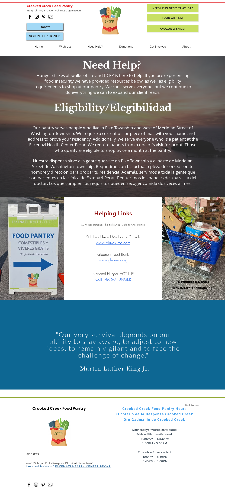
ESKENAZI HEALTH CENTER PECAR (83, 466)
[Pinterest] (43, 16)
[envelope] (50, 16)
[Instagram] (36, 16)
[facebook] (29, 16)
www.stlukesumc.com (113, 242)
